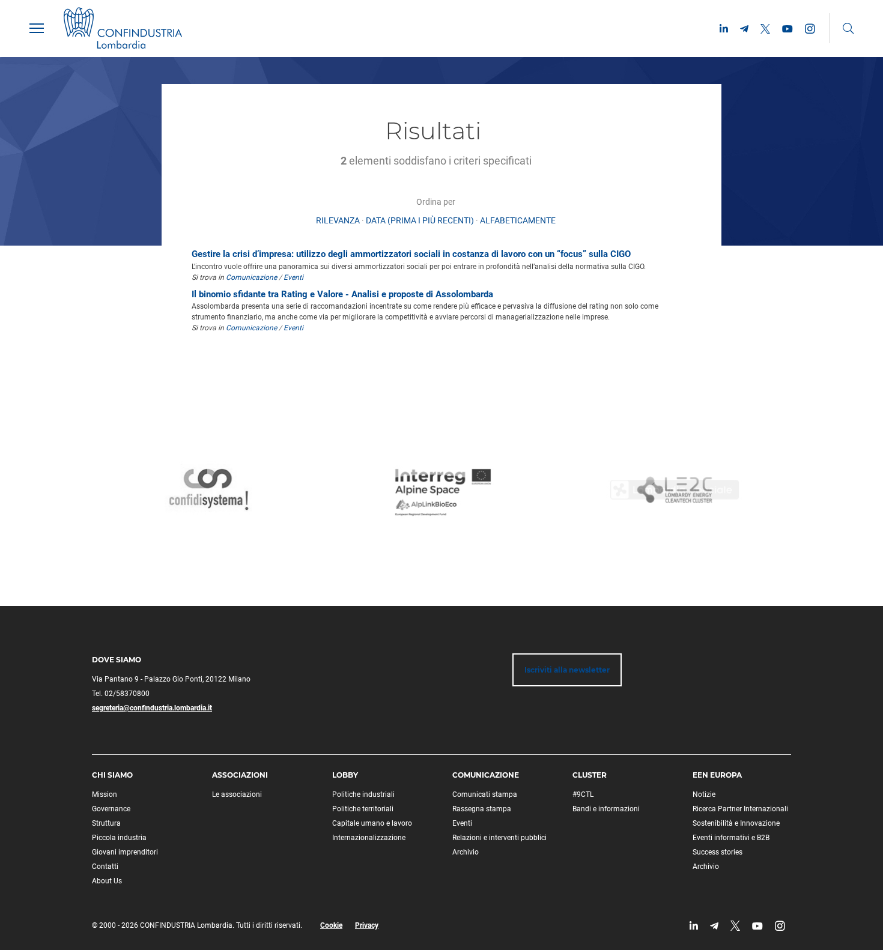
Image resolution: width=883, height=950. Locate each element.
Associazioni (240, 774)
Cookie (331, 925)
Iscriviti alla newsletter (567, 669)
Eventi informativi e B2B (731, 838)
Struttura (106, 823)
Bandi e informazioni (606, 809)
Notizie (704, 794)
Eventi (293, 277)
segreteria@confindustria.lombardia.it (152, 708)
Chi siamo (112, 774)
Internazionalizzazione (368, 838)
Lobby (345, 774)
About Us (107, 881)
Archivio (465, 852)
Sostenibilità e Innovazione (736, 823)
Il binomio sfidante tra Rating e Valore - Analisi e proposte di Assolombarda (342, 294)
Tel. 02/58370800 (121, 693)
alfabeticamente (518, 220)
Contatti (105, 866)
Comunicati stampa (484, 794)
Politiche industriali (363, 794)
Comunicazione (251, 277)
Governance (111, 809)
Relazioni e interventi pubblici (499, 838)
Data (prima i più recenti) (420, 220)
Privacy (366, 925)
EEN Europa (717, 774)
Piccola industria (119, 838)
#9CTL (582, 794)
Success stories (717, 852)
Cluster (589, 774)
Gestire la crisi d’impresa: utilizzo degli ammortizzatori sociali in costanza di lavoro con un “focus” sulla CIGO (411, 254)
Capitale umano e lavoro (372, 823)
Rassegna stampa (481, 809)
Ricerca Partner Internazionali (740, 809)
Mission (104, 794)
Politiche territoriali (362, 809)
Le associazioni (237, 794)
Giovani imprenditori (125, 852)
